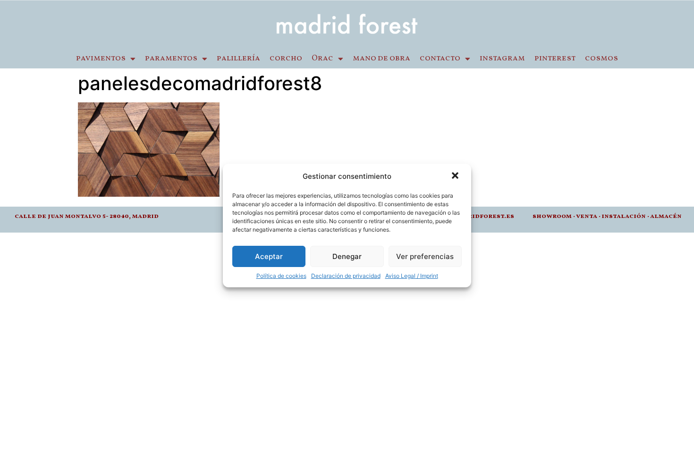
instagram (502, 58)
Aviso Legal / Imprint (411, 275)
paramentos (171, 58)
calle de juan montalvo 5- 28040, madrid (87, 216)
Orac (322, 58)
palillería (238, 58)
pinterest (555, 58)
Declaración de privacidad (346, 275)
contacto (440, 58)
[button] (456, 176)
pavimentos (101, 58)
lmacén (668, 216)
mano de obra (381, 58)
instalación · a (627, 216)
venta (586, 216)
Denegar (347, 256)
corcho (286, 58)
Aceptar (269, 256)
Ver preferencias (425, 256)
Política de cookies (281, 275)
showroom (552, 216)
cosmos (601, 58)
